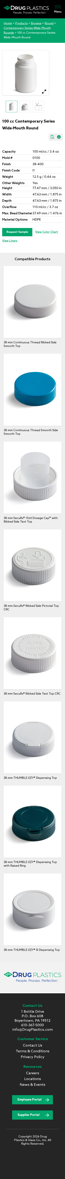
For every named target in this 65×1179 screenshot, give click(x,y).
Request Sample (17, 232)
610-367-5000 (32, 1025)
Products (21, 23)
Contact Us (32, 1046)
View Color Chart (46, 232)
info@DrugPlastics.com (32, 1030)
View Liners (9, 241)
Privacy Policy (32, 1057)
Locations (32, 1079)
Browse (36, 23)
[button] (44, 92)
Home (8, 23)
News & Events (32, 1085)
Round (49, 23)
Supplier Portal (29, 1115)
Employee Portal (30, 1100)
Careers (32, 1073)
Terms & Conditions (32, 1051)
